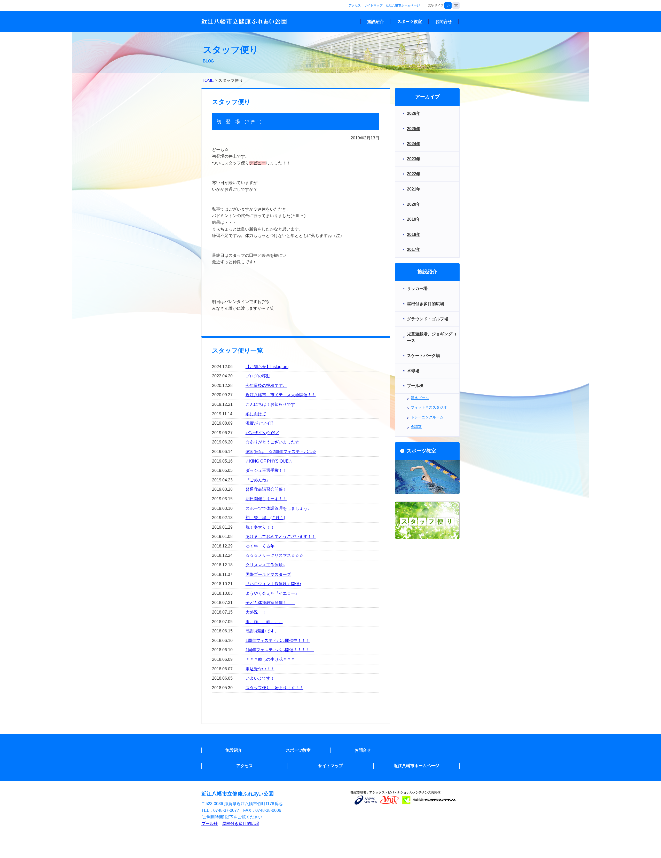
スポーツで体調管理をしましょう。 (279, 508)
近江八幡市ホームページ (403, 5)
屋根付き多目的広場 (240, 823)
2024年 (413, 143)
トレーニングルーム (427, 417)
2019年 (413, 219)
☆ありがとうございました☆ (272, 442)
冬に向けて (256, 414)
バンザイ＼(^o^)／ (262, 433)
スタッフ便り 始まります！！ (274, 688)
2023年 (413, 159)
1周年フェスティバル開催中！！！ (278, 640)
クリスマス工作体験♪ (265, 565)
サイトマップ (373, 5)
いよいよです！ (260, 678)
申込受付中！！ (260, 669)
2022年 (413, 174)
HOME (207, 80)
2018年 (413, 234)
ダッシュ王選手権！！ (266, 470)
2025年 (413, 128)
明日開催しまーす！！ (266, 499)
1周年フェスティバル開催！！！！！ (280, 650)
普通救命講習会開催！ (266, 489)
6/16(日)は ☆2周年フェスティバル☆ (281, 451)
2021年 (413, 189)
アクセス (355, 5)
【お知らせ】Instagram (267, 366)
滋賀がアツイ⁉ (259, 423)
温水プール (420, 398)
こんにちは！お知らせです (270, 404)
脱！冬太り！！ (260, 527)
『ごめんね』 (258, 480)
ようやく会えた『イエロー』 (272, 593)
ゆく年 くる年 (260, 546)
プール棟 (209, 823)
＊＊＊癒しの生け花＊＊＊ (270, 659)
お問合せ (443, 21)
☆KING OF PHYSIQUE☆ (269, 461)
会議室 (416, 427)
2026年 (413, 113)
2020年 (413, 204)
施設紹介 (375, 21)
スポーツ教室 (409, 21)
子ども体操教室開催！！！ (270, 602)
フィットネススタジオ (429, 407)
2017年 (413, 249)
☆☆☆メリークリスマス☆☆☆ (274, 555)
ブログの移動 (258, 376)
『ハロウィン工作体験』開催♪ (273, 584)
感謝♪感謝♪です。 (262, 631)
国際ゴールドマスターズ (268, 574)
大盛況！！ (256, 612)
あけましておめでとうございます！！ (281, 536)
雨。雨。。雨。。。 (264, 621)
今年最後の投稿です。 (266, 385)
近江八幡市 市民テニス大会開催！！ (281, 395)
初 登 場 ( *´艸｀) (265, 517)
